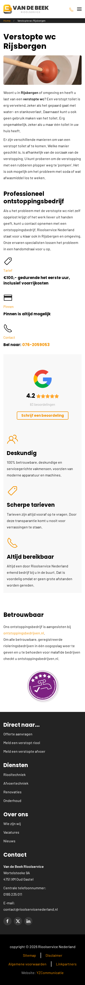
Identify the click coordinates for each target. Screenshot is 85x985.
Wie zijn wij (12, 823)
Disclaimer (54, 955)
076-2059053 (36, 344)
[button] (79, 9)
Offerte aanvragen (17, 734)
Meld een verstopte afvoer (24, 751)
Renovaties (12, 792)
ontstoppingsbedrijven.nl (23, 633)
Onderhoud (12, 800)
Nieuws (9, 841)
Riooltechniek (14, 774)
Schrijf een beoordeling (42, 415)
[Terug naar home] (26, 9)
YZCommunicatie (50, 972)
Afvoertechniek (15, 783)
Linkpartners (66, 964)
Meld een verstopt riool (21, 742)
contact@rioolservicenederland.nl (30, 909)
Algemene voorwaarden (27, 964)
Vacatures (11, 832)
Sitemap (29, 955)
